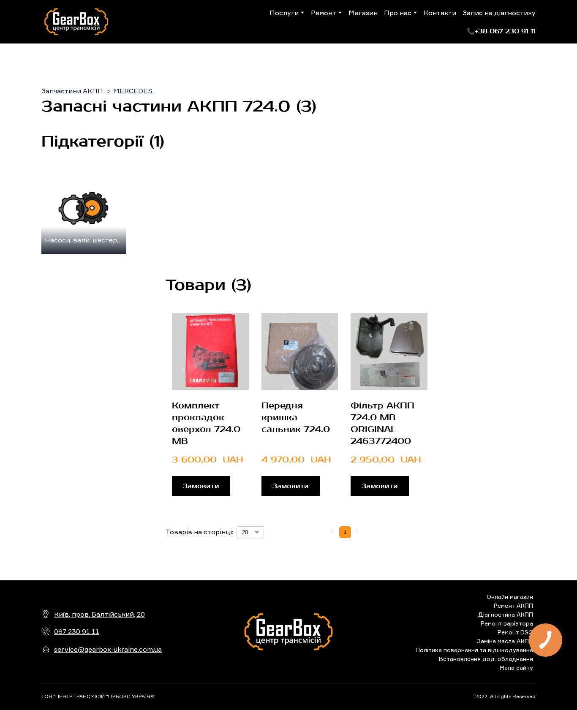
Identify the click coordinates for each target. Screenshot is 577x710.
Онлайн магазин (510, 596)
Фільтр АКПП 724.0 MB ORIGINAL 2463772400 (382, 423)
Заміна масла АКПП (505, 641)
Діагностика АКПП (505, 614)
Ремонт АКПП (513, 605)
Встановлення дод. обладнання (486, 658)
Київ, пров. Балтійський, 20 (99, 614)
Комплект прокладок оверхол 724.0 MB (206, 423)
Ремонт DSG (515, 632)
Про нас (397, 12)
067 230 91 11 (76, 631)
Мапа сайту (516, 667)
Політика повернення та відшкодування (474, 649)
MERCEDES (132, 91)
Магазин (363, 12)
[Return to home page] (76, 21)
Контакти (440, 12)
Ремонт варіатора (507, 623)
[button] (501, 31)
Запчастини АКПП (72, 91)
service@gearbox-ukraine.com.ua (108, 649)
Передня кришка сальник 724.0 (295, 417)
